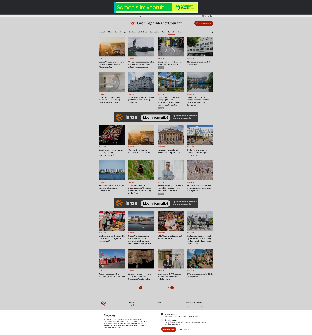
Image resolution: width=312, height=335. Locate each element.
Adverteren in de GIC (194, 16)
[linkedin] (211, 16)
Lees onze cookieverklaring (112, 327)
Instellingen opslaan (185, 329)
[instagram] (203, 16)
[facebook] (205, 16)
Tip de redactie (183, 16)
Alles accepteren (168, 329)
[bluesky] (208, 16)
